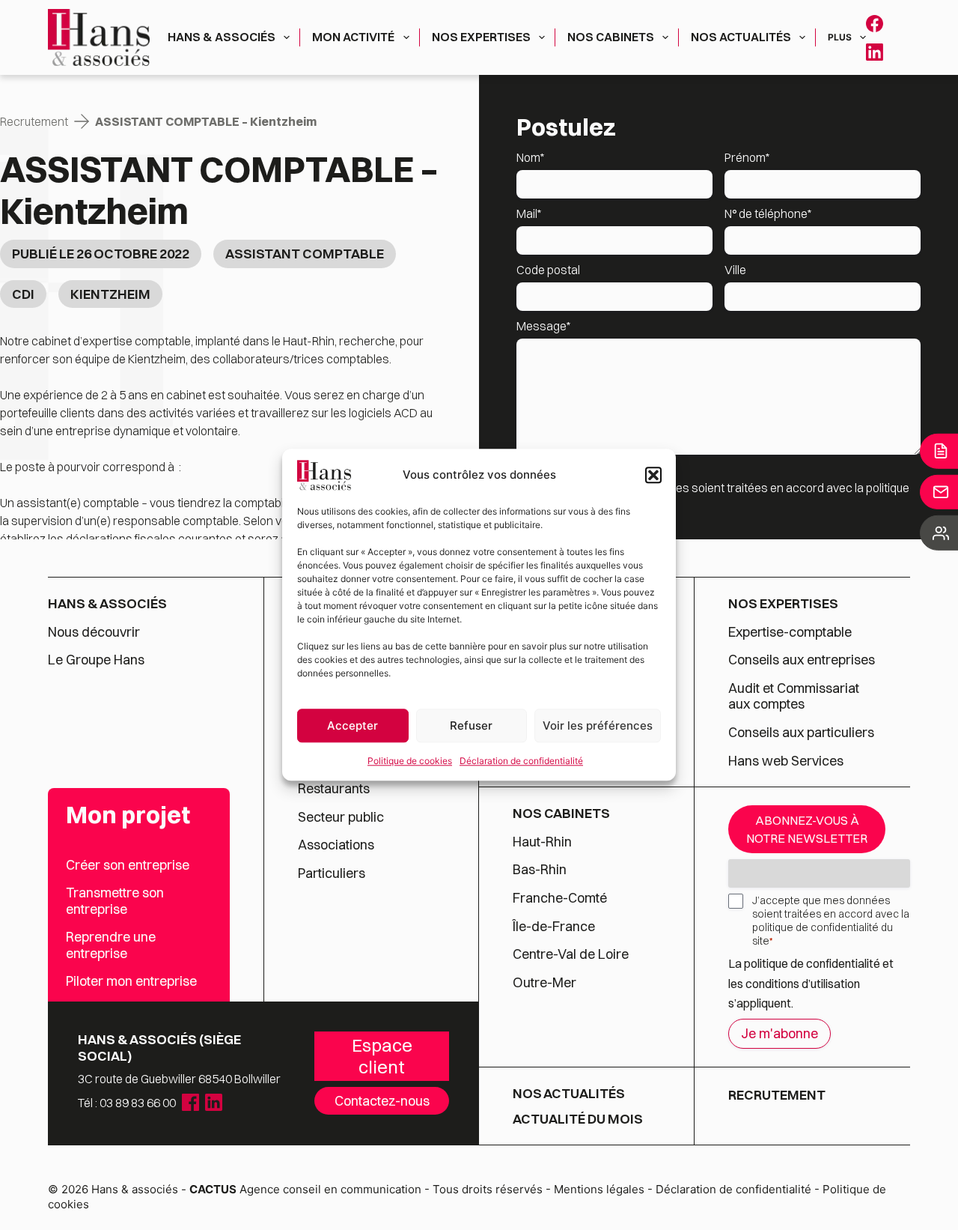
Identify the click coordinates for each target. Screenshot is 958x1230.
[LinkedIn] (874, 52)
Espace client (382, 1056)
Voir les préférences (598, 725)
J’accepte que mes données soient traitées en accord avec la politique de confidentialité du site (830, 921)
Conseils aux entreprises (801, 660)
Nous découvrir (94, 632)
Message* (543, 325)
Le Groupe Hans (96, 660)
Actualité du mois (578, 1119)
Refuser (471, 725)
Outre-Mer (544, 983)
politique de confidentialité (812, 963)
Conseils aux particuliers (801, 732)
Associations (336, 845)
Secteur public (341, 817)
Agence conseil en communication (305, 1189)
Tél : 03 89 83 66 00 (127, 1102)
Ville (735, 269)
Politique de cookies (409, 760)
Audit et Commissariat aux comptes (793, 696)
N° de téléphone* (767, 213)
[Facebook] (874, 23)
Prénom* (746, 157)
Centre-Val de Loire (571, 954)
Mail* (528, 213)
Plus (840, 37)
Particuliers (331, 873)
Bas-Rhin (540, 869)
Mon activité (353, 36)
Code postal (548, 269)
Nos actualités (741, 36)
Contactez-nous (382, 1100)
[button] (653, 474)
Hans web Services (785, 761)
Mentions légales (599, 1189)
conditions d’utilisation (802, 983)
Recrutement (34, 121)
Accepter (352, 725)
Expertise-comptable (790, 632)
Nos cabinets (610, 36)
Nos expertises (481, 36)
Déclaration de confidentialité (521, 760)
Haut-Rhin (542, 842)
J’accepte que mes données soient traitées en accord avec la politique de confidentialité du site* (724, 496)
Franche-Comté (560, 898)
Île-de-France (554, 926)
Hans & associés (221, 36)
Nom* (530, 157)
